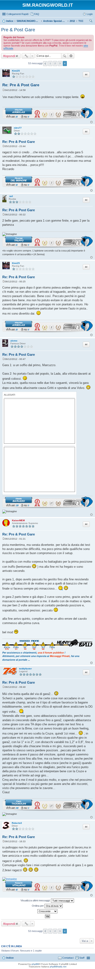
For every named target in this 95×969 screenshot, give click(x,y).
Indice (10, 957)
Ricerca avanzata (71, 56)
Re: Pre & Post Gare (20, 85)
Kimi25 (16, 70)
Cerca (64, 56)
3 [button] (60, 63)
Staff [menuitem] (81, 957)
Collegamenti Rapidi (17, 14)
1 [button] (50, 63)
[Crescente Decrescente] (47, 911)
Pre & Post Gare (18, 29)
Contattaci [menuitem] (68, 957)
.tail (11, 196)
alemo (13, 340)
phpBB (35, 964)
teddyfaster (25, 668)
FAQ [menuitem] (36, 14)
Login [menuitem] (90, 14)
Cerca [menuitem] (91, 21)
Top (91, 122)
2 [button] (55, 63)
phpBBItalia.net (58, 966)
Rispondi (9, 56)
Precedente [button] (45, 63)
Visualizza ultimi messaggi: (36, 900)
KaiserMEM (18, 520)
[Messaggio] (3, 90)
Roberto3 (17, 823)
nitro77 (18, 128)
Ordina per (38, 905)
